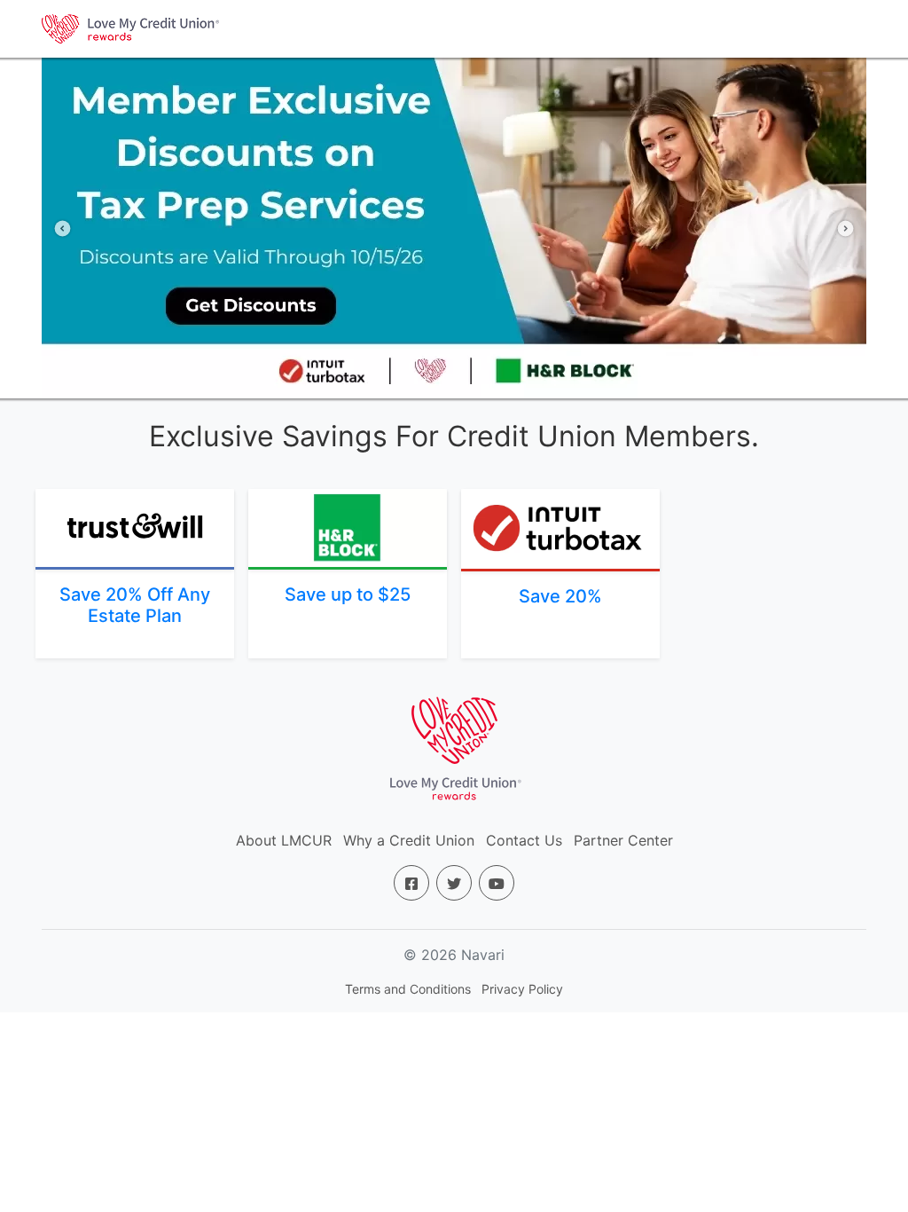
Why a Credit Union (408, 840)
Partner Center (623, 840)
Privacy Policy (522, 988)
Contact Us (524, 840)
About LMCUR (284, 840)
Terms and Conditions (408, 988)
